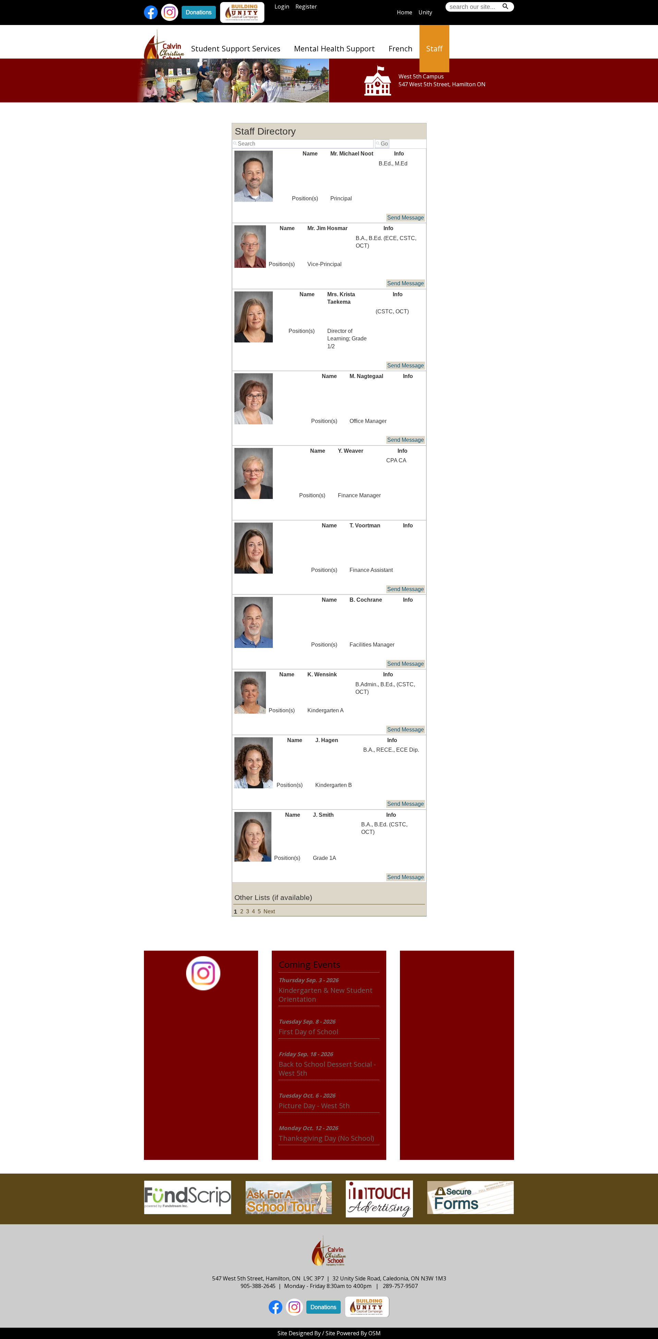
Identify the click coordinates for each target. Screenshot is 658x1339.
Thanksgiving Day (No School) (326, 1138)
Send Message (405, 218)
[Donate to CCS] (199, 12)
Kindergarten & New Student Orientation (326, 995)
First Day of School (308, 1031)
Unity (425, 12)
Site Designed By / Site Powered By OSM (329, 1333)
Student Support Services (235, 48)
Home (404, 12)
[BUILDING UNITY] (242, 12)
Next (269, 911)
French (401, 48)
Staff (434, 48)
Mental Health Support (334, 48)
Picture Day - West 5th (314, 1105)
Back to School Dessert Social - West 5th (327, 1069)
